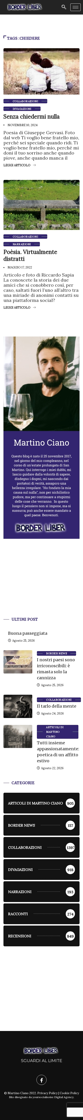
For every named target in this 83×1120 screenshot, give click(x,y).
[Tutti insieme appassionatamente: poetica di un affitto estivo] (17, 736)
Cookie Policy (69, 1093)
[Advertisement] (41, 583)
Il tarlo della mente (56, 706)
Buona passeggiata (27, 633)
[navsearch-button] (64, 7)
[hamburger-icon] (75, 7)
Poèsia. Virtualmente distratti (30, 255)
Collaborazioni (25, 101)
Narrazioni (22, 244)
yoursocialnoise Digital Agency (53, 1097)
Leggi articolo (16, 165)
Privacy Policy (47, 1093)
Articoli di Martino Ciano (54, 732)
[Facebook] (41, 1080)
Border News (56, 653)
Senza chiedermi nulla (31, 116)
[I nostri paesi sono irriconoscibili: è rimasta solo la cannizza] (17, 661)
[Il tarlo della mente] (17, 706)
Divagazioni (22, 108)
